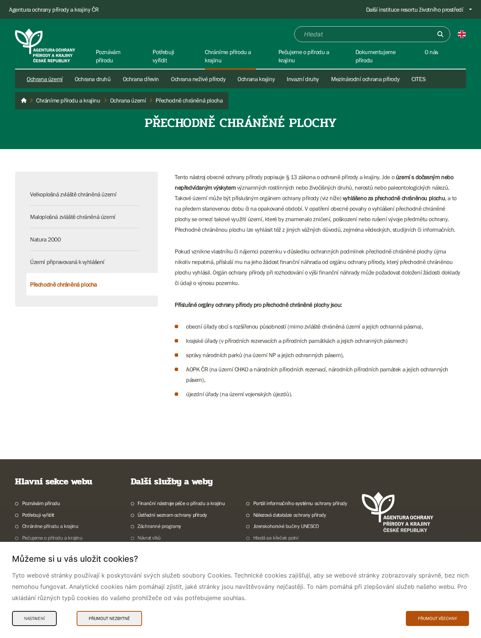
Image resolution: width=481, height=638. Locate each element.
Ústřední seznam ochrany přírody (172, 515)
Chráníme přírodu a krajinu (50, 526)
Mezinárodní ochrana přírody (365, 78)
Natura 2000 (45, 239)
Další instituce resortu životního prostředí (414, 9)
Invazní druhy (303, 78)
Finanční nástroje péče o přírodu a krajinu (181, 503)
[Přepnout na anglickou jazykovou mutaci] (462, 34)
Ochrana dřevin (141, 78)
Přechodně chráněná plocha (63, 284)
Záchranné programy (159, 526)
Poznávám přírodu (41, 503)
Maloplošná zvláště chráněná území (72, 216)
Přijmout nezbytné (109, 618)
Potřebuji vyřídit (38, 515)
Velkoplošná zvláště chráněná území (73, 194)
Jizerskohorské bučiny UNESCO (286, 526)
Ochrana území (45, 78)
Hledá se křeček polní (275, 538)
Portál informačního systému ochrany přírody (300, 503)
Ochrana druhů (93, 78)
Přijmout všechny (437, 618)
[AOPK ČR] (24, 100)
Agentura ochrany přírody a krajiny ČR (53, 9)
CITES (418, 78)
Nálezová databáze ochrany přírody (289, 515)
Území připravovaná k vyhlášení (67, 261)
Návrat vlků (149, 538)
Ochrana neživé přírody (198, 78)
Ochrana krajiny (256, 78)
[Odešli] (440, 34)
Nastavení (34, 618)
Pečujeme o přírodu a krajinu (52, 538)
